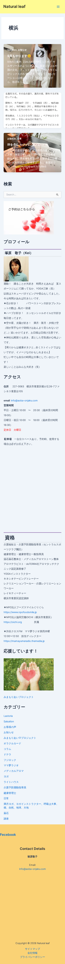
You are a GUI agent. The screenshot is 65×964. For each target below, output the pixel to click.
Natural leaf (14, 6)
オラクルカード (12, 743)
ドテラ (7, 754)
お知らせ (22, 50)
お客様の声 (10, 727)
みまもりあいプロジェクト (19, 697)
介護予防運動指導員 (15, 787)
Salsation (12, 50)
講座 (6, 818)
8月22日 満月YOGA (22, 104)
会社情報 (33, 952)
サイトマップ (32, 948)
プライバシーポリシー (32, 956)
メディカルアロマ (14, 770)
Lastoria (8, 715)
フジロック (10, 760)
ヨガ (9, 98)
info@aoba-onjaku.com (24, 400)
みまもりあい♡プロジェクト (20, 737)
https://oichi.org (13, 622)
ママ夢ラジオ (11, 765)
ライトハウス (11, 782)
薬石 (6, 813)
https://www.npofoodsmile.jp (20, 612)
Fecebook (8, 835)
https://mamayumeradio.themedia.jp (24, 641)
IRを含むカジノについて (23, 144)
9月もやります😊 (19, 56)
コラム (7, 748)
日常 (19, 138)
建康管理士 (10, 793)
